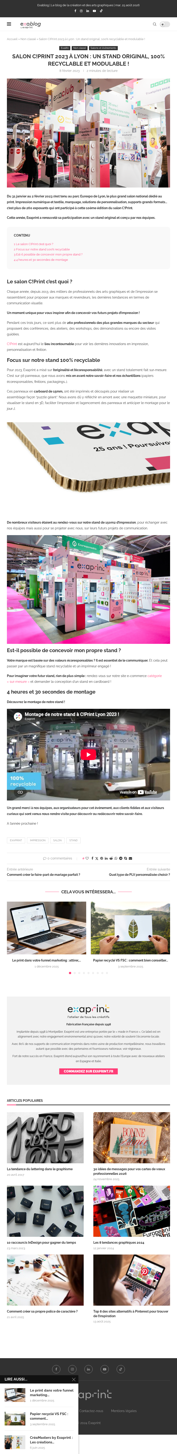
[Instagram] (81, 11)
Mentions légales (124, 1411)
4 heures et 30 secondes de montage (41, 259)
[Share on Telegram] (120, 858)
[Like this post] (87, 858)
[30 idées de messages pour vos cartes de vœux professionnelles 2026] (131, 1137)
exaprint (16, 840)
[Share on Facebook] (92, 858)
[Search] (154, 24)
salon (57, 840)
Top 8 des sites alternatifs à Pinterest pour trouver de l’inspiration (130, 1314)
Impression (37, 840)
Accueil (12, 39)
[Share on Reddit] (111, 858)
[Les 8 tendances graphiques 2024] (131, 1211)
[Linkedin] (87, 11)
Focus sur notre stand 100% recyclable (42, 249)
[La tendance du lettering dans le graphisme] (45, 1137)
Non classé (28, 39)
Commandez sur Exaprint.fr (88, 1071)
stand (73, 840)
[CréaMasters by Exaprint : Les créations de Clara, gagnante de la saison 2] (15, 1442)
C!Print (12, 344)
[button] (13, 937)
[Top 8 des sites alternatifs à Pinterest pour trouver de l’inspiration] (131, 1280)
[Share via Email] (130, 858)
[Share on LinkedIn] (106, 858)
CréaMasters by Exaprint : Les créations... (51, 1440)
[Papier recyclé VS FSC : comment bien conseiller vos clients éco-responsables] (130, 928)
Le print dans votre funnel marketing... (52, 1392)
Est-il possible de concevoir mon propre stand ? (48, 254)
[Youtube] (94, 11)
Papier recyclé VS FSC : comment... (49, 1416)
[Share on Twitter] (96, 858)
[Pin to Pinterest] (101, 858)
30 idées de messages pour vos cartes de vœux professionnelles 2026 (129, 1171)
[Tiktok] (101, 11)
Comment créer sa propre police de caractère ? (42, 1311)
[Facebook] (75, 11)
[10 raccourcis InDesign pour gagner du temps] (45, 1211)
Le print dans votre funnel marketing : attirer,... (46, 960)
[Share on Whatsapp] (116, 858)
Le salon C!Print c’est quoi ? (34, 244)
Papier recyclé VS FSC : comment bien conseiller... (130, 960)
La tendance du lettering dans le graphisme (40, 1169)
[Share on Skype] (125, 858)
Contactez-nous (91, 1411)
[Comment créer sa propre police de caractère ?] (45, 1280)
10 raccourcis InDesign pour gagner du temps (41, 1242)
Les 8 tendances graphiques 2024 (118, 1242)
